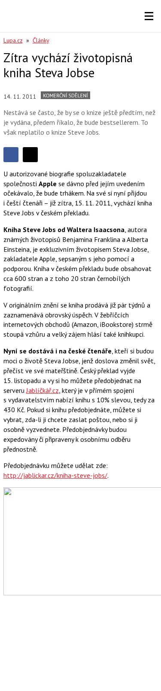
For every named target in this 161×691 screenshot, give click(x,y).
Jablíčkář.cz (42, 390)
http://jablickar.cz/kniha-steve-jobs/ (55, 475)
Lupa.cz (13, 40)
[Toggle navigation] (149, 16)
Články (41, 40)
